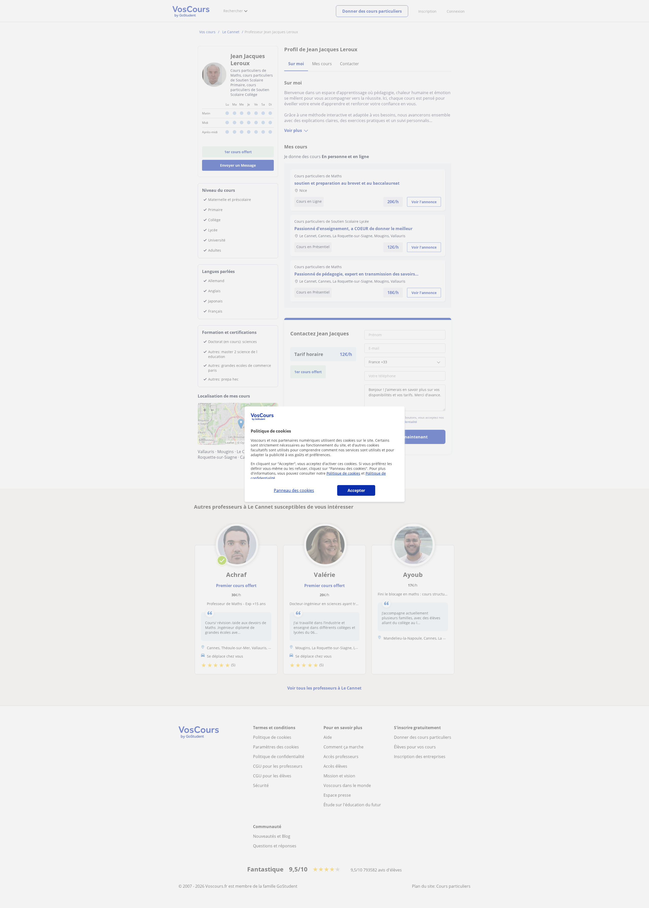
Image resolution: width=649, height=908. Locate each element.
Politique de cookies (343, 473)
